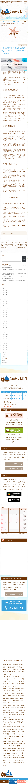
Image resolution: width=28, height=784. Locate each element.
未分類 (3, 360)
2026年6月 (4, 290)
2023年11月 (5, 356)
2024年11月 (5, 332)
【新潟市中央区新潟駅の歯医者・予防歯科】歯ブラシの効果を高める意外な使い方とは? (14, 277)
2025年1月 (4, 328)
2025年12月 (5, 303)
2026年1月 (4, 301)
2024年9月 (4, 336)
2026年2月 (4, 299)
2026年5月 (4, 292)
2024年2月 (4, 352)
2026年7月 (4, 288)
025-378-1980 (16, 607)
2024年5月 (4, 345)
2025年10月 (5, 308)
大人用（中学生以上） (13, 468)
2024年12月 (5, 330)
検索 (3, 255)
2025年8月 (4, 312)
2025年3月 (4, 323)
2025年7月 (4, 314)
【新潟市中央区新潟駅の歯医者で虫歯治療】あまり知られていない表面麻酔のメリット (14, 281)
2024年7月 (4, 341)
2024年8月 (4, 339)
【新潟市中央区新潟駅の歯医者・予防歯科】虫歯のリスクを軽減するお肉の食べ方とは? (14, 270)
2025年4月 (4, 321)
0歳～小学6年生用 (13, 464)
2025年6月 (4, 317)
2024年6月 (4, 343)
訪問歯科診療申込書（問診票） (13, 594)
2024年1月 (4, 354)
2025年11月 (5, 305)
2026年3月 (4, 297)
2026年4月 (4, 295)
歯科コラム (16, 21)
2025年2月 (4, 325)
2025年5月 (4, 319)
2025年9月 (4, 310)
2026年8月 (4, 286)
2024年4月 (4, 347)
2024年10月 (5, 334)
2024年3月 (4, 350)
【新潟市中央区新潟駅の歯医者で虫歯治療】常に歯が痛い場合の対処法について (14, 266)
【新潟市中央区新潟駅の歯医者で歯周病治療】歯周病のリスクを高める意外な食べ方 (14, 274)
